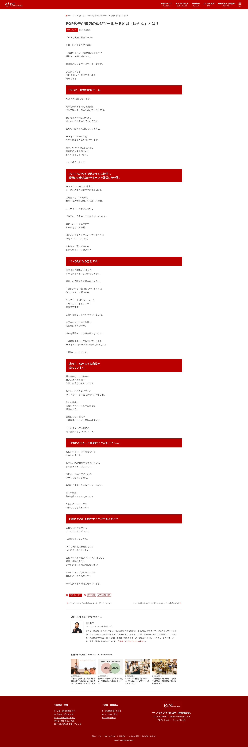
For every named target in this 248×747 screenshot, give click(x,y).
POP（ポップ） (80, 16)
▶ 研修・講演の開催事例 (64, 711)
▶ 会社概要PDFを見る (111, 711)
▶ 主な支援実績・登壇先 (64, 718)
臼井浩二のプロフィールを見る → (132, 641)
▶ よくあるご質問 (110, 714)
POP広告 (91, 595)
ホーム (70, 16)
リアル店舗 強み (104, 595)
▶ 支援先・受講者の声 (63, 714)
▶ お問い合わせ (109, 718)
